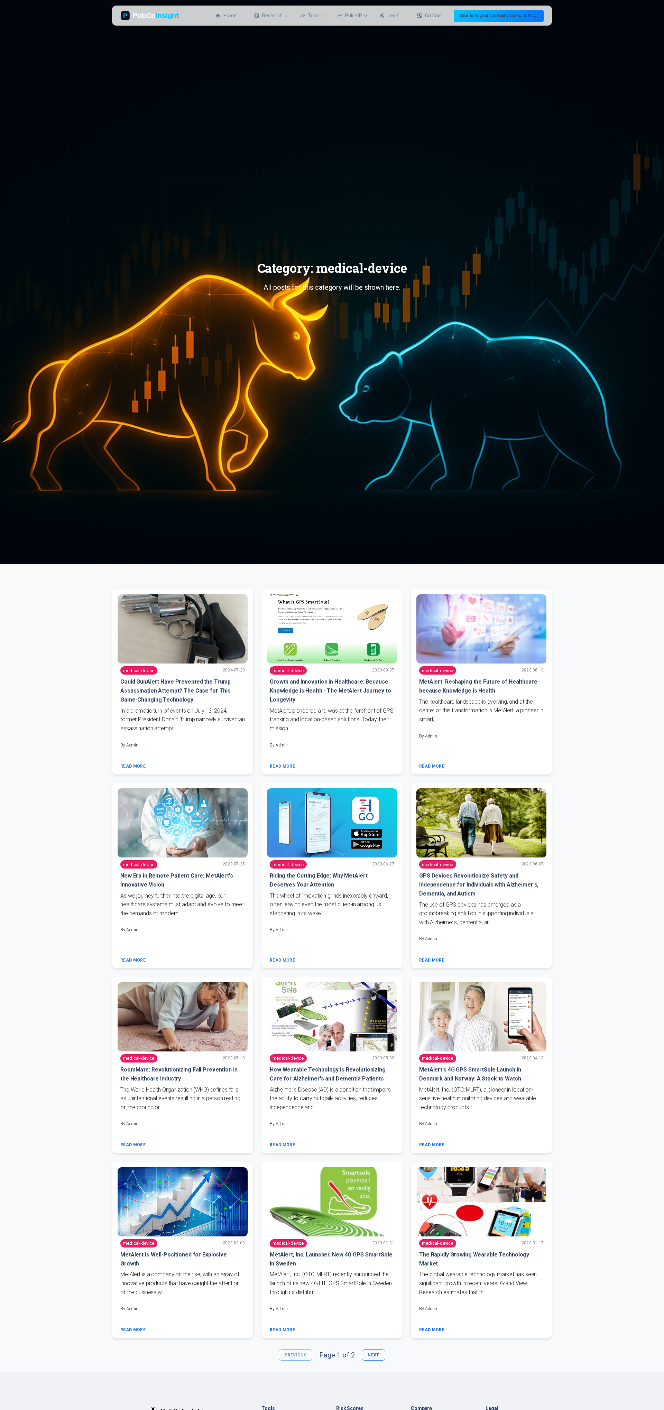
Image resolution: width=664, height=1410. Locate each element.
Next (373, 1355)
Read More (133, 766)
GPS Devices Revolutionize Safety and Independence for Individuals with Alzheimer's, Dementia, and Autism (478, 884)
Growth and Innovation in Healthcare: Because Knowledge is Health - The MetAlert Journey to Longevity (330, 690)
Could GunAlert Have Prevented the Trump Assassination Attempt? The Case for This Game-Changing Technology (175, 690)
